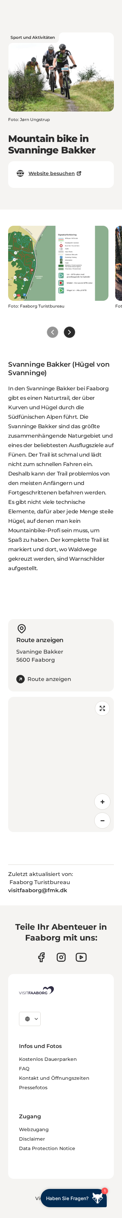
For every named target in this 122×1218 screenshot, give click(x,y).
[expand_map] (102, 708)
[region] (61, 764)
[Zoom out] (102, 820)
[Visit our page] (41, 957)
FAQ (24, 1069)
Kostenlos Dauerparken (48, 1059)
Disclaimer (32, 1139)
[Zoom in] (102, 802)
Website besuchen (51, 173)
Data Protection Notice (47, 1148)
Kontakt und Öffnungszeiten (54, 1078)
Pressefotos (33, 1088)
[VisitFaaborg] (36, 990)
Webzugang (34, 1129)
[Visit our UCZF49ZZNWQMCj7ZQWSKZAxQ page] (81, 957)
